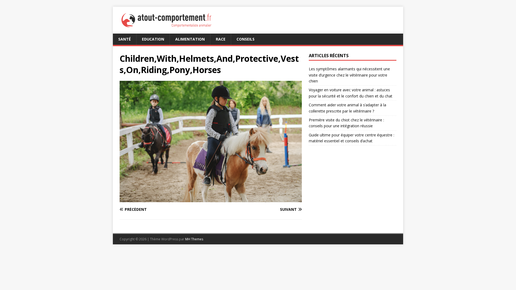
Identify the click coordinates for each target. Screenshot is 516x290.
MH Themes (194, 239)
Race (220, 39)
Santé (124, 39)
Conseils (245, 39)
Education (153, 39)
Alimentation (190, 39)
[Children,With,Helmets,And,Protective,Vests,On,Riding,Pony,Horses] (211, 198)
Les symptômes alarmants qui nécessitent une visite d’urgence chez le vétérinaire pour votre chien (349, 75)
